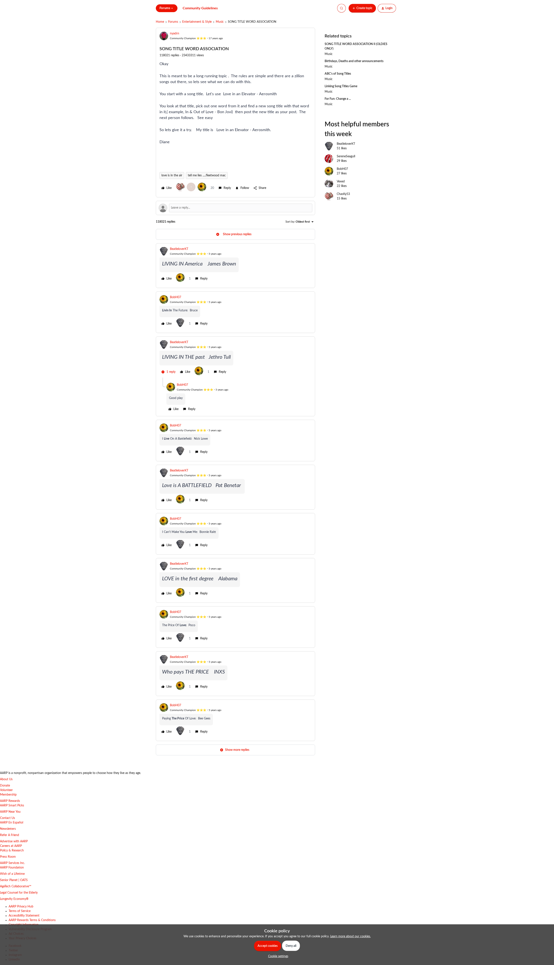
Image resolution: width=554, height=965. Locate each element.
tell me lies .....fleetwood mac (207, 175)
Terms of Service (20, 911)
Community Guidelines (200, 8)
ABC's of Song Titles (338, 73)
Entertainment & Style (197, 21)
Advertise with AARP (14, 841)
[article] (235, 265)
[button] (362, 8)
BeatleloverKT (179, 249)
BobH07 (175, 297)
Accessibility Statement (24, 915)
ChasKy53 (343, 194)
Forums (173, 21)
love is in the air (171, 175)
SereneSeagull (346, 156)
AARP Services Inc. (12, 863)
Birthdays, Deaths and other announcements (354, 61)
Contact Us (7, 818)
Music (220, 21)
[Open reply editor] (235, 208)
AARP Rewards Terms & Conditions (32, 920)
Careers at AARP (11, 846)
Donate (5, 785)
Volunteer (6, 790)
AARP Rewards (10, 801)
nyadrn (174, 33)
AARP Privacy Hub (21, 906)
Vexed (341, 181)
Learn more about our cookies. (350, 936)
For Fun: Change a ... (338, 98)
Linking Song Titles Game (341, 86)
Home (160, 21)
